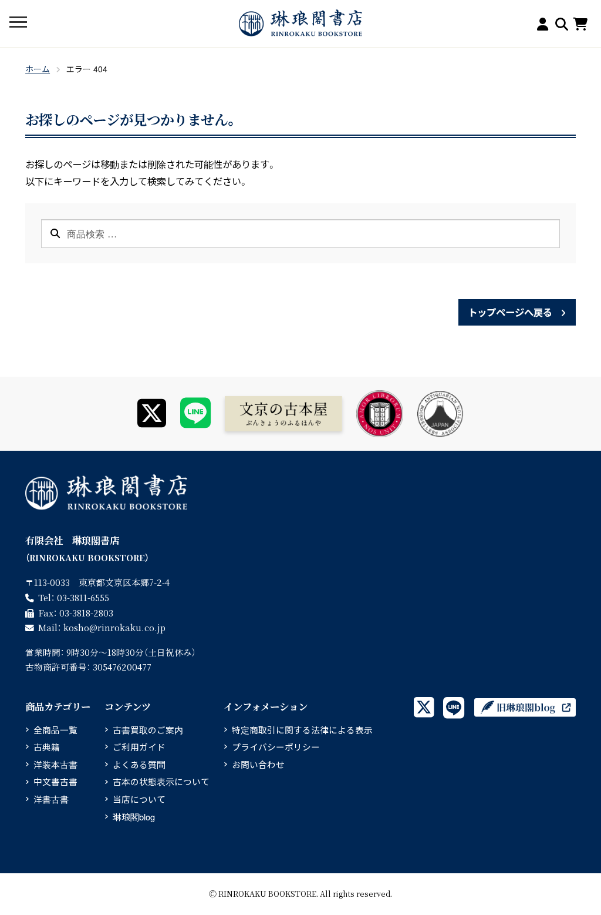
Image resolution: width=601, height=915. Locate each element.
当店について (139, 799)
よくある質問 (139, 764)
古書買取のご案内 (148, 729)
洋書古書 (51, 799)
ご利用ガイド (139, 746)
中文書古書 (55, 781)
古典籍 (46, 746)
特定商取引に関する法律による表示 (302, 729)
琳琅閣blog (134, 816)
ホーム (37, 69)
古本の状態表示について (161, 781)
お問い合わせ (258, 764)
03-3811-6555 (83, 597)
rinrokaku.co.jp (114, 627)
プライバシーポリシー (276, 746)
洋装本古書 (55, 764)
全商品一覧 (55, 729)
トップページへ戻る (510, 312)
